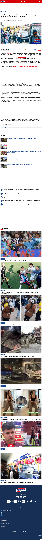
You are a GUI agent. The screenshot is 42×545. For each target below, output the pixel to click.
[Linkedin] (7, 50)
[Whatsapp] (1, 50)
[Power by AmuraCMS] (38, 535)
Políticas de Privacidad (5, 525)
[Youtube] (20, 497)
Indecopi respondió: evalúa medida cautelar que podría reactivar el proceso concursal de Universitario (20, 193)
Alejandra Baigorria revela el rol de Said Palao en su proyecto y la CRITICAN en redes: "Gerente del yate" (21, 419)
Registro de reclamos (4, 520)
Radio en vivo (3, 526)
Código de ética (3, 518)
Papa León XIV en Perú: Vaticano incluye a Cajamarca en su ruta (19, 164)
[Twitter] (3, 50)
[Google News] (23, 497)
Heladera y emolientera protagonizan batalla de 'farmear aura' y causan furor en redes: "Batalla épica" (20, 324)
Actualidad (3, 11)
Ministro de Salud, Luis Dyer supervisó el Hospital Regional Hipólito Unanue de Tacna (17, 482)
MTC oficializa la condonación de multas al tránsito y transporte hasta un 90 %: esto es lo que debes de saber (21, 200)
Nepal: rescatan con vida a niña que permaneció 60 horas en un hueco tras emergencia (17, 356)
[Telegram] (8, 50)
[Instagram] (21, 497)
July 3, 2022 (3, 127)
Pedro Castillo (9, 53)
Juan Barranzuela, (22, 57)
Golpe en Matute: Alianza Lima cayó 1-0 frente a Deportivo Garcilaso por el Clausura (17, 260)
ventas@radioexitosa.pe (7, 510)
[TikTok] (25, 497)
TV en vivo (2, 521)
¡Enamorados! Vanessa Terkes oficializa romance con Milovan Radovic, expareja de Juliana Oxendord (20, 204)
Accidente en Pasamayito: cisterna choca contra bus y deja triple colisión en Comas (23, 138)
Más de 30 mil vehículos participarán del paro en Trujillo (25, 66)
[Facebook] (5, 50)
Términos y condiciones (5, 523)
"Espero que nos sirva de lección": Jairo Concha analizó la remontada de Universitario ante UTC (19, 450)
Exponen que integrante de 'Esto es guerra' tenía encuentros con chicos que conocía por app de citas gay (21, 189)
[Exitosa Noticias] (3, 2)
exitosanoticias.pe (6, 512)
